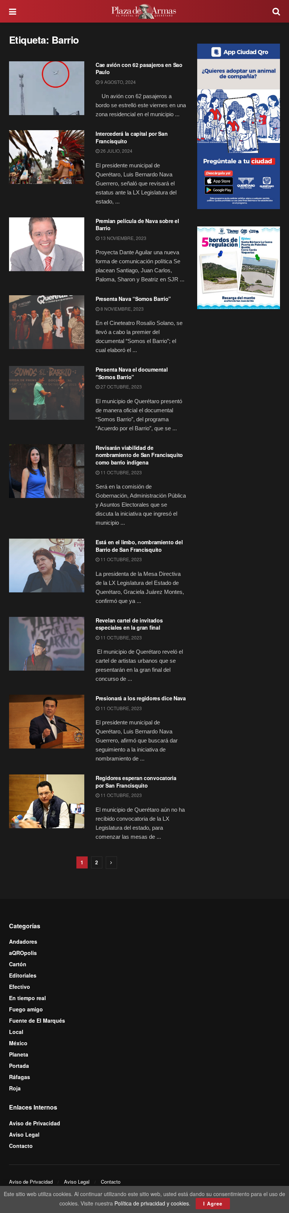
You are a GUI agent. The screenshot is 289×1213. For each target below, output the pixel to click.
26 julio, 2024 (115, 150)
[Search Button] (276, 11)
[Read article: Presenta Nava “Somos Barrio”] (46, 322)
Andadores (23, 941)
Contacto (21, 1145)
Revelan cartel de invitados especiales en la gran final (129, 624)
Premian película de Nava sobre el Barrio (137, 224)
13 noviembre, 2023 (122, 238)
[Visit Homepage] (144, 11)
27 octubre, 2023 (120, 386)
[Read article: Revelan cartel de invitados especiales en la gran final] (46, 644)
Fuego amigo (26, 1009)
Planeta (18, 1054)
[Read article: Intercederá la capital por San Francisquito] (46, 157)
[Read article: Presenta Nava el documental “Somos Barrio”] (46, 393)
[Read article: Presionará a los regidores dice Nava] (46, 721)
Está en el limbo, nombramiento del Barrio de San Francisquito (139, 545)
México (18, 1043)
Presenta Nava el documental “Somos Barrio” (131, 373)
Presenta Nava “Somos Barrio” (133, 298)
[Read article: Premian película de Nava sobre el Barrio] (46, 244)
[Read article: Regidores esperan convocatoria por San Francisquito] (46, 801)
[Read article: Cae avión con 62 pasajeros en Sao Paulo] (46, 88)
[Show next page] (111, 862)
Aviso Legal (24, 1134)
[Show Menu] (12, 11)
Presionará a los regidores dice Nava (141, 698)
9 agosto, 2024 (117, 82)
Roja (15, 1088)
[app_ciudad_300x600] (238, 125)
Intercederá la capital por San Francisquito (132, 137)
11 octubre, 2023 (120, 472)
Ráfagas (19, 1077)
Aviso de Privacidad (34, 1123)
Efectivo (19, 986)
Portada (19, 1065)
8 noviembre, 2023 (121, 308)
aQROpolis (23, 952)
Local (16, 1031)
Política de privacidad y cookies (151, 1203)
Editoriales (23, 975)
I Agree (212, 1203)
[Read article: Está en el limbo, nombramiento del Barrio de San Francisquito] (46, 565)
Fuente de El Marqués (37, 1020)
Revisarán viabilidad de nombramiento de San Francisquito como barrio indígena (139, 455)
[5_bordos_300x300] (238, 267)
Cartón (17, 964)
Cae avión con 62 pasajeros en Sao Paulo (139, 68)
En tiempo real (27, 998)
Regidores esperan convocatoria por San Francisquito (136, 781)
